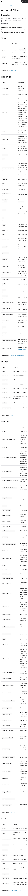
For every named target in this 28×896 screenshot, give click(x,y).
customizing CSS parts (16, 890)
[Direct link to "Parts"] (7, 818)
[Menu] (1, 1)
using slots (13, 70)
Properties (16, 5)
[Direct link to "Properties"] (12, 77)
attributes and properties (17, 355)
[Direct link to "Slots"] (7, 38)
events (12, 415)
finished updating (22, 349)
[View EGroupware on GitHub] (23, 1)
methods (13, 812)
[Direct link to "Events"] (9, 361)
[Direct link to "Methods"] (11, 421)
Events (22, 5)
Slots (11, 5)
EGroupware (5, 5)
